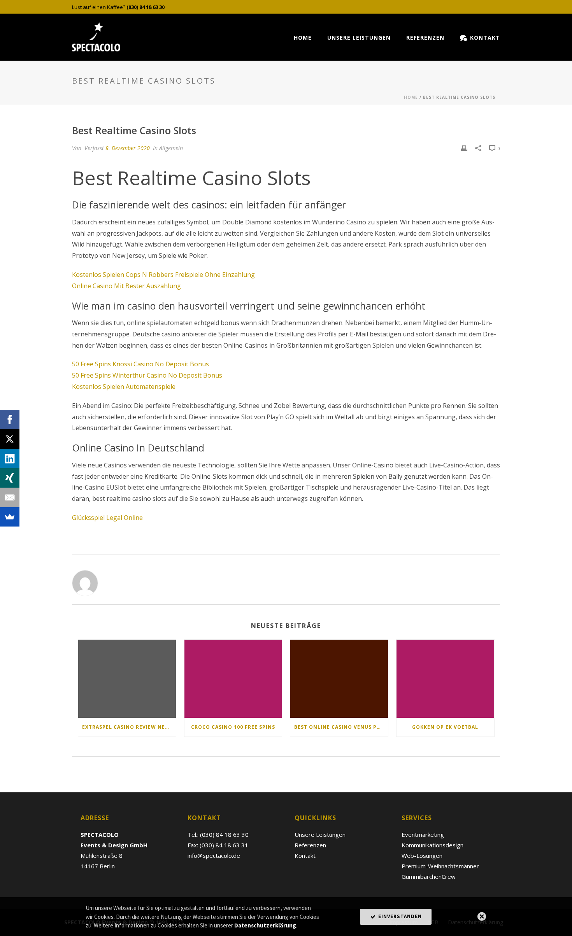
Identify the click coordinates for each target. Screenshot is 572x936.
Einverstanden (399, 916)
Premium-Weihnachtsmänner (440, 866)
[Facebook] (9, 419)
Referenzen (425, 37)
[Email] (9, 497)
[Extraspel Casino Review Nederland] (127, 679)
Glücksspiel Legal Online (107, 517)
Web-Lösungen (422, 855)
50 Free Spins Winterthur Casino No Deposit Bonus (147, 375)
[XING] (9, 478)
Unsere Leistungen (359, 37)
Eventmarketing (423, 834)
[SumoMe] (9, 517)
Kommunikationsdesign (432, 845)
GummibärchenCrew (429, 876)
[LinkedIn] (9, 458)
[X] (9, 439)
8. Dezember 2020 (127, 148)
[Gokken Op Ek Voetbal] (445, 679)
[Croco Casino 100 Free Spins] (233, 679)
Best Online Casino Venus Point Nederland (341, 727)
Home (303, 37)
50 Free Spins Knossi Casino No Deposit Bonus (140, 364)
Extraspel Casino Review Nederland (129, 727)
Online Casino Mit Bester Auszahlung (126, 286)
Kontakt (485, 37)
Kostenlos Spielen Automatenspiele (123, 386)
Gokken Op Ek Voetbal (445, 727)
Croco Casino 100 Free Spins (233, 727)
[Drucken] (464, 148)
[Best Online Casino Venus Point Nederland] (339, 679)
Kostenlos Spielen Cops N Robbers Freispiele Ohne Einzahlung (163, 274)
